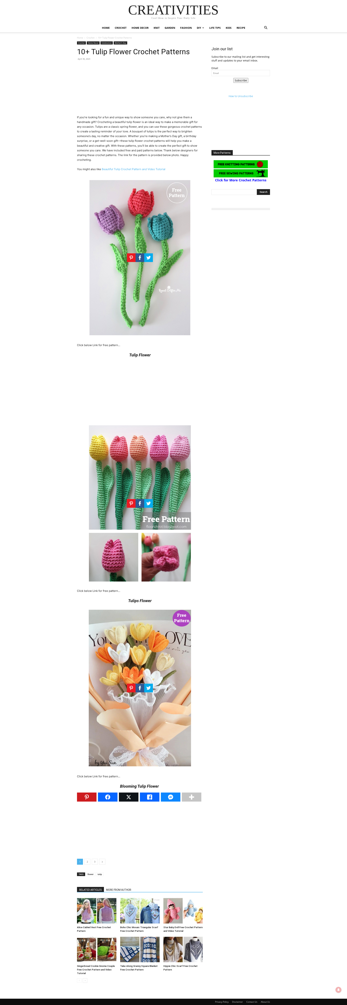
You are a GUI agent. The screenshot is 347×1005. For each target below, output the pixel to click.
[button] (265, 28)
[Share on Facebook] (107, 797)
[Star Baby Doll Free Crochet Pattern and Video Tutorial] (183, 910)
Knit (157, 27)
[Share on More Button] (191, 797)
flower (90, 874)
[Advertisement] (140, 89)
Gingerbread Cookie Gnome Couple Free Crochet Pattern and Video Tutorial (96, 970)
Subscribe (241, 80)
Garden (170, 27)
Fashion (186, 27)
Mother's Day (120, 43)
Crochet (121, 27)
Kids (229, 27)
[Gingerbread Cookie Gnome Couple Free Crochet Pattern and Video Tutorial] (96, 949)
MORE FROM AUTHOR (118, 889)
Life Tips (215, 27)
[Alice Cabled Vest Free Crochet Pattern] (96, 910)
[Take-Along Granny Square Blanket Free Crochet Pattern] (140, 949)
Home (106, 27)
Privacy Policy (222, 1001)
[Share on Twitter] (128, 797)
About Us (265, 1001)
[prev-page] (79, 980)
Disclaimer (237, 1001)
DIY (199, 27)
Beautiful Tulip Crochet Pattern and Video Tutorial (133, 169)
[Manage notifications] (338, 990)
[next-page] (85, 980)
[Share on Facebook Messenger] (170, 797)
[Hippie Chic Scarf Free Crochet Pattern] (183, 949)
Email (214, 68)
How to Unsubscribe (241, 96)
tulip (100, 874)
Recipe (241, 27)
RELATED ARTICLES (90, 889)
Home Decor (140, 27)
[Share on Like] (149, 797)
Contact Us (251, 1001)
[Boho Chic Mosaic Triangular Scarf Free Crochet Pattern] (140, 910)
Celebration (107, 43)
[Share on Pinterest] (87, 797)
